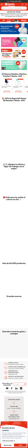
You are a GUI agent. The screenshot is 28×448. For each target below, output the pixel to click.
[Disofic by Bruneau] (14, 20)
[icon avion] (25, 384)
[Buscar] (24, 8)
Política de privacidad (8, 440)
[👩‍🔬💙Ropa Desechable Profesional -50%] (14, 28)
